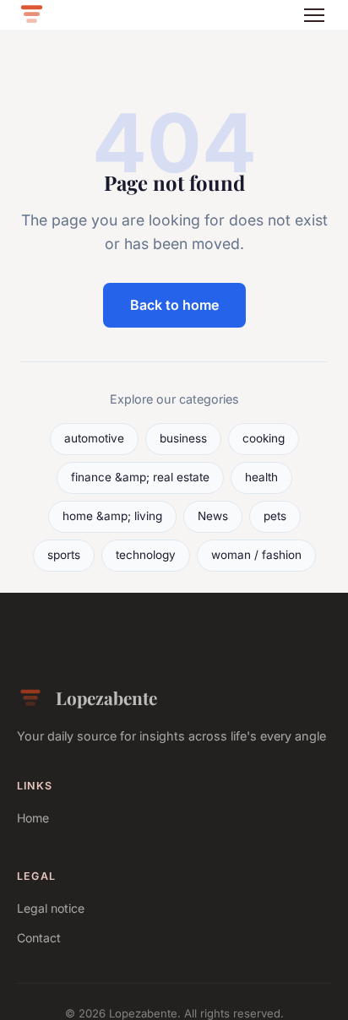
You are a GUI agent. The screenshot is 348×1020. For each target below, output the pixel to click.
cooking (263, 438)
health (261, 477)
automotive (94, 438)
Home (33, 818)
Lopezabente (106, 697)
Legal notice (50, 908)
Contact (39, 937)
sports (63, 555)
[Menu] (314, 15)
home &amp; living (112, 516)
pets (275, 516)
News (213, 516)
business (183, 438)
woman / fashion (256, 555)
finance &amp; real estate (140, 477)
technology (146, 555)
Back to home (174, 304)
